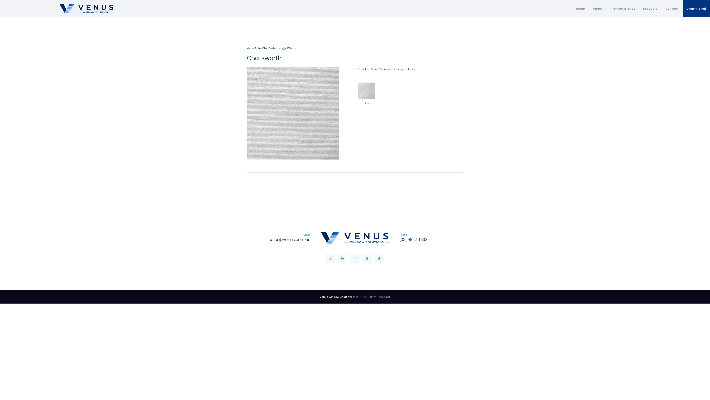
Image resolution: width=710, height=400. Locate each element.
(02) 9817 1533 (414, 239)
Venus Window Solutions (336, 296)
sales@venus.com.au (289, 239)
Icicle (366, 103)
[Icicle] (366, 91)
